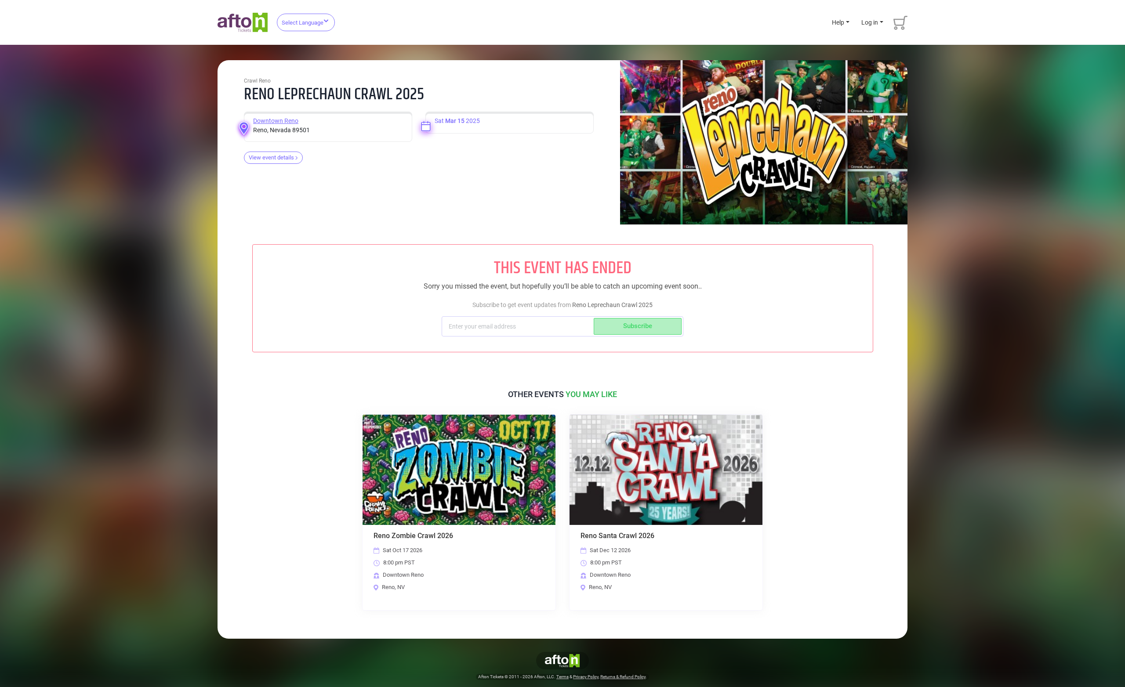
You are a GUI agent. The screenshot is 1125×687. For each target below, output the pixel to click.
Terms (562, 676)
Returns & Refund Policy (623, 676)
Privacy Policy (586, 676)
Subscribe (637, 326)
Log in (869, 22)
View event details (271, 157)
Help (838, 22)
